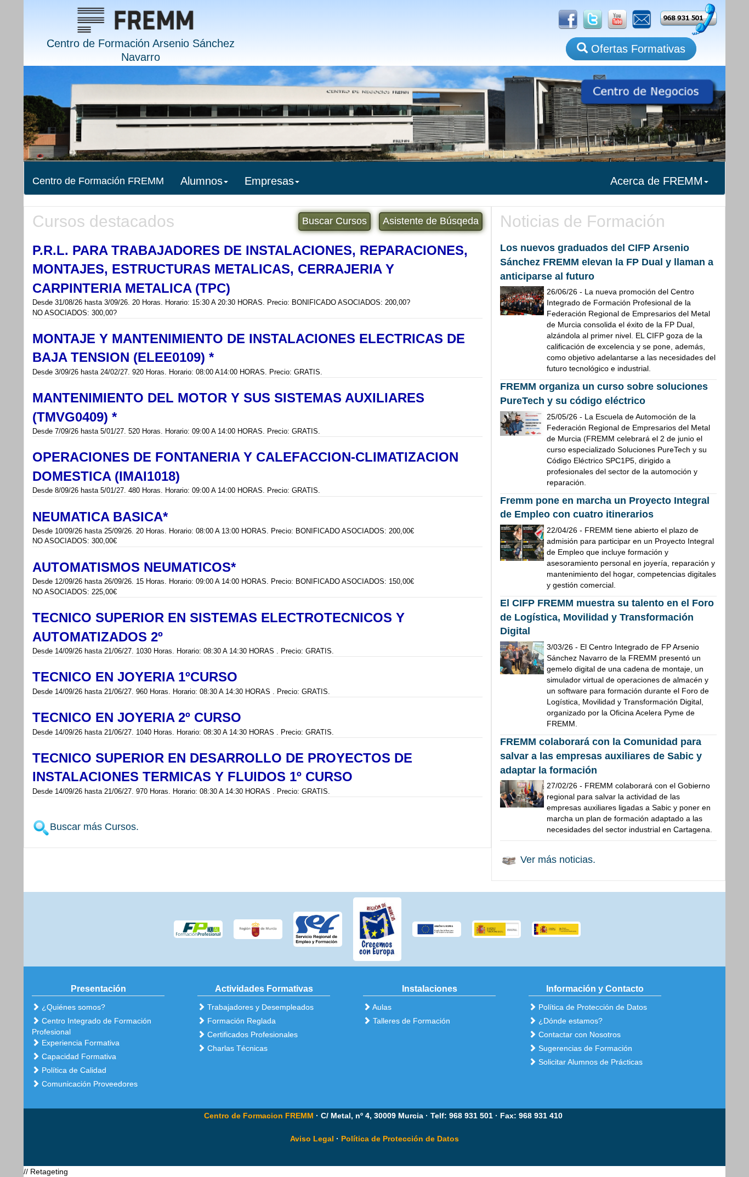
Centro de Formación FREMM (98, 180)
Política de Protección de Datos (400, 1138)
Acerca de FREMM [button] (656, 181)
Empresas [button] (269, 181)
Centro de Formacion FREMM (259, 1115)
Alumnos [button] (201, 181)
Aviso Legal (312, 1138)
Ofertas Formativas (636, 49)
